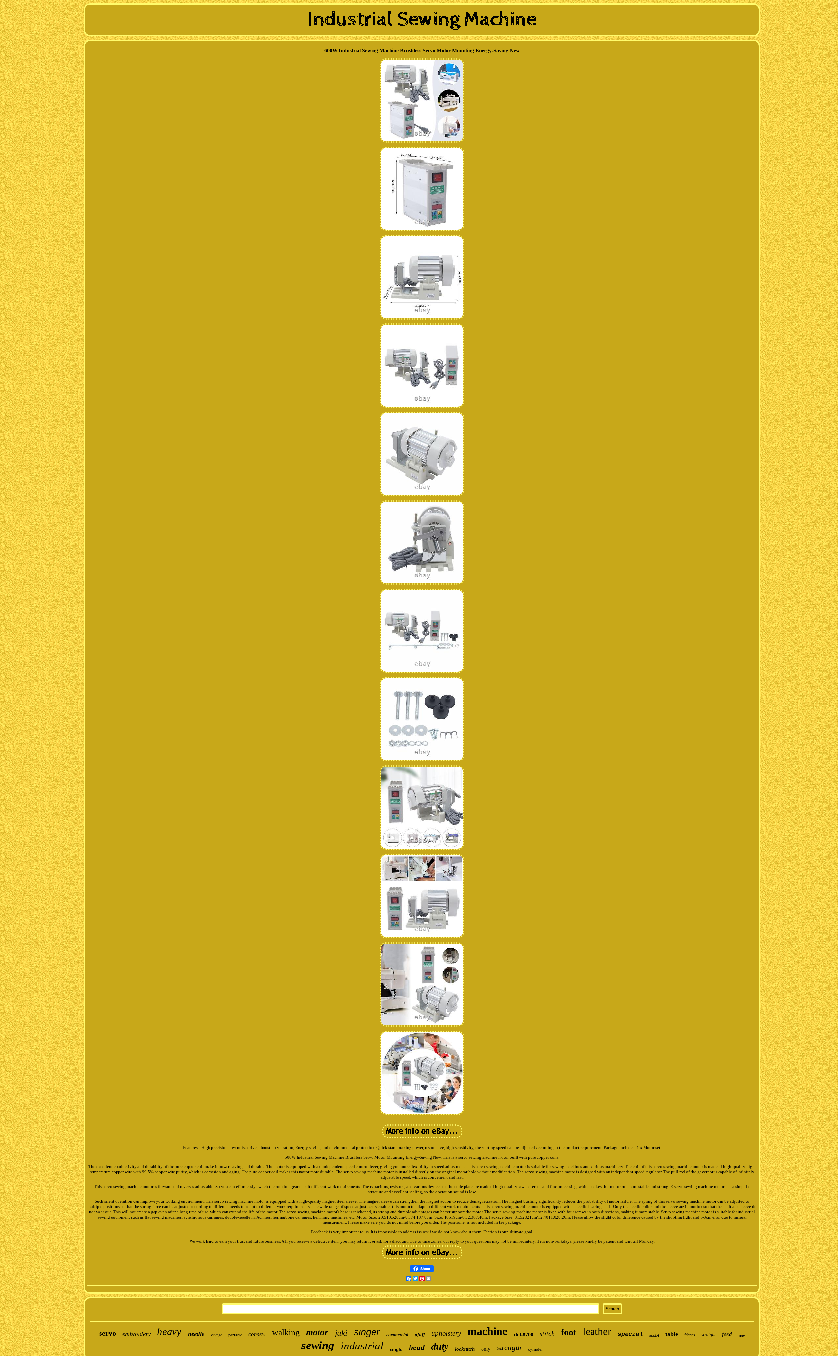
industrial (362, 1346)
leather (597, 1331)
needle (196, 1333)
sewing (317, 1345)
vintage (216, 1335)
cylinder (535, 1349)
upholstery (446, 1333)
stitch (547, 1333)
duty (439, 1346)
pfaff (420, 1334)
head (417, 1347)
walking (286, 1332)
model (654, 1336)
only (485, 1349)
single (396, 1349)
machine (487, 1331)
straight (708, 1334)
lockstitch (465, 1349)
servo (107, 1333)
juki (341, 1333)
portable (235, 1335)
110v (741, 1336)
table (671, 1334)
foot (568, 1332)
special (630, 1334)
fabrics (689, 1335)
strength (509, 1348)
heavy (169, 1331)
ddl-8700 (523, 1334)
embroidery (136, 1333)
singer (367, 1332)
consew (256, 1334)
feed (727, 1334)
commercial (397, 1334)
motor (317, 1332)
